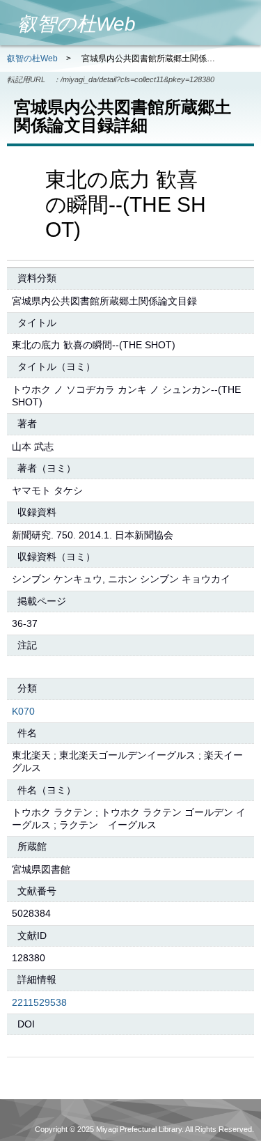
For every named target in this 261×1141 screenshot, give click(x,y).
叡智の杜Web (32, 58)
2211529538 (39, 1002)
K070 (23, 711)
